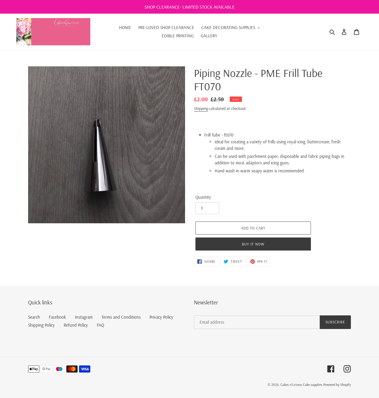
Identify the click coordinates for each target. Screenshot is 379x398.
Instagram (84, 317)
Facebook (57, 317)
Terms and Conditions (121, 317)
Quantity (203, 197)
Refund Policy (76, 325)
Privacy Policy (161, 317)
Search (34, 317)
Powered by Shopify (337, 384)
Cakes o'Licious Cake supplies (301, 384)
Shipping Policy (41, 325)
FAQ (100, 325)
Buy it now (253, 244)
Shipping (201, 108)
